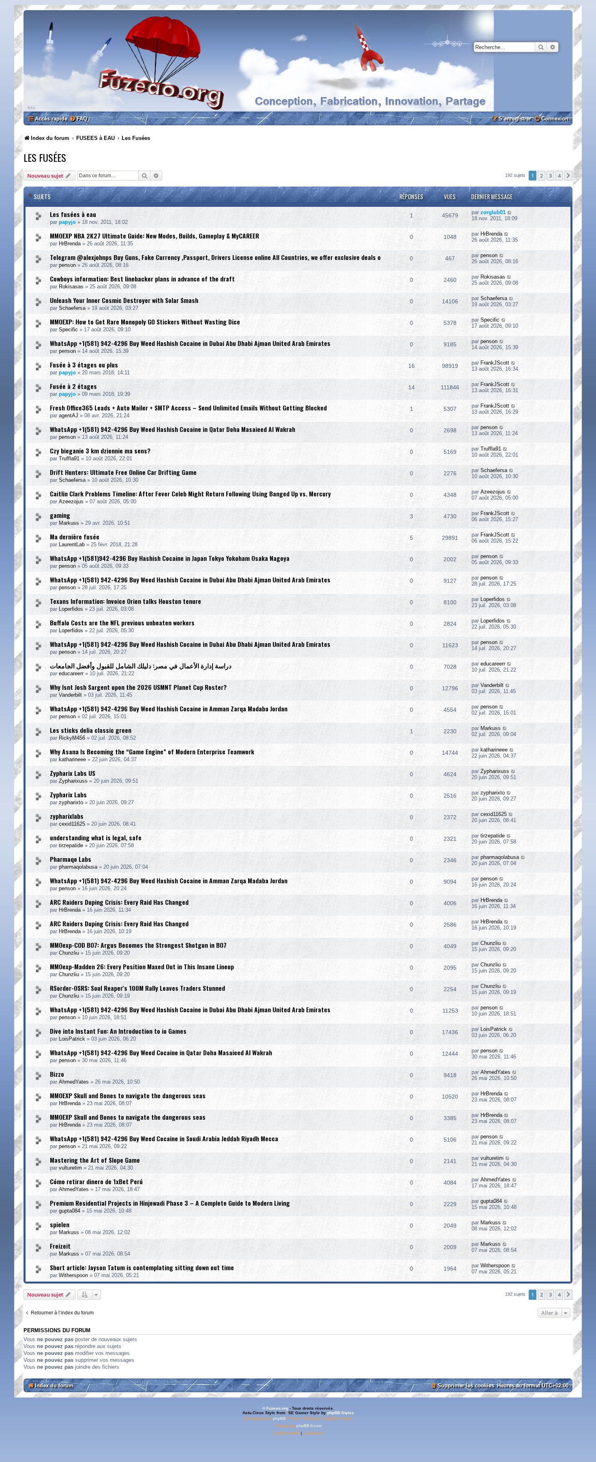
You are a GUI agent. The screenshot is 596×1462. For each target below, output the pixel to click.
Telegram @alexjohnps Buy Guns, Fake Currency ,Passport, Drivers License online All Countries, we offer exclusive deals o (215, 257)
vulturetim (70, 1168)
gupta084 (69, 1211)
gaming (60, 515)
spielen (59, 1224)
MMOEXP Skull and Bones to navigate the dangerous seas (128, 1095)
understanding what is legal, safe (95, 837)
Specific (68, 329)
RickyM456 (72, 738)
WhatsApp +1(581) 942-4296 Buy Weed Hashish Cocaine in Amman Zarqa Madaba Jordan (168, 708)
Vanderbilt (70, 695)
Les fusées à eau (73, 214)
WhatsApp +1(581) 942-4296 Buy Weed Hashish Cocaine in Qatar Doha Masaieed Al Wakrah (172, 429)
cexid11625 (72, 824)
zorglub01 (493, 212)
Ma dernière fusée (74, 536)
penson (67, 265)
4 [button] (559, 175)
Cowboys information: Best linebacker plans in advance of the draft (142, 278)
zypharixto (71, 802)
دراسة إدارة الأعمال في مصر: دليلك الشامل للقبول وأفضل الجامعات (141, 665)
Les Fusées (45, 157)
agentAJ (68, 415)
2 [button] (541, 175)
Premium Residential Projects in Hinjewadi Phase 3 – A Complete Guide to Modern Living (170, 1203)
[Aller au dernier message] (509, 212)
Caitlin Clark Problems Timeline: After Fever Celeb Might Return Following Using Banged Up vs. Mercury (190, 493)
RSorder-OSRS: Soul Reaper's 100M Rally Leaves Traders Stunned (137, 988)
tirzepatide (71, 845)
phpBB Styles (340, 1412)
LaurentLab (72, 544)
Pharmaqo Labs (70, 859)
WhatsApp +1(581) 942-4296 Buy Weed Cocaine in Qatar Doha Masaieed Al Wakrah (161, 1052)
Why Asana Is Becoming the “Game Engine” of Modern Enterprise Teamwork (152, 751)
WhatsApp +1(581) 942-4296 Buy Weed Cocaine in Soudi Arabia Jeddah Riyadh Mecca (164, 1138)
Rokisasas (71, 286)
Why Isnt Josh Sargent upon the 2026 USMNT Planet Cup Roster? (138, 687)
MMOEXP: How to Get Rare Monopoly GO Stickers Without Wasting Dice (145, 321)
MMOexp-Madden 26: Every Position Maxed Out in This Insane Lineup (142, 966)
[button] (568, 175)
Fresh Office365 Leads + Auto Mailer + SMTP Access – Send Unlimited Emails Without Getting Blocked (188, 407)
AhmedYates (74, 1082)
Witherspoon (73, 1275)
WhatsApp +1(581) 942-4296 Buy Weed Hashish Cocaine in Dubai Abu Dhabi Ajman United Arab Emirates (190, 343)
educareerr (71, 673)
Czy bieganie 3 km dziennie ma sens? (100, 450)
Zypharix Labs (68, 794)
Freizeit (60, 1246)
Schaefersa (72, 308)
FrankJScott (494, 363)
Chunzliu (69, 953)
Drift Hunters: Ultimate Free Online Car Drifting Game (123, 472)
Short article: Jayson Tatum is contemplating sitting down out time (142, 1267)
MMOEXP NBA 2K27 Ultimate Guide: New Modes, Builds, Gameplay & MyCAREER (154, 235)
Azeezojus (71, 501)
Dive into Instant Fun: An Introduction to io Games (118, 1031)
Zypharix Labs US (72, 773)
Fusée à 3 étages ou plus (84, 364)
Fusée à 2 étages (73, 386)
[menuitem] (78, 119)
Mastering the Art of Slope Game (95, 1160)
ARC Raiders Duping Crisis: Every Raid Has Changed (119, 902)
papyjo (67, 222)
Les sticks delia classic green (90, 730)
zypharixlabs (67, 816)
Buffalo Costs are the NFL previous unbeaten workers (122, 622)
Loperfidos (71, 609)
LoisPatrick (72, 1039)
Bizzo (57, 1074)
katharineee (72, 759)
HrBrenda (70, 243)
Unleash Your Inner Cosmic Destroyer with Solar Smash (124, 300)
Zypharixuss (73, 781)
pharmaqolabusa (78, 867)
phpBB (279, 1418)
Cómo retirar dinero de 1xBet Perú (96, 1181)
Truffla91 (69, 458)
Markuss (69, 523)
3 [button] (550, 175)
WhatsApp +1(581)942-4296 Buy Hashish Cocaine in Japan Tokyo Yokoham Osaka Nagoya (169, 558)
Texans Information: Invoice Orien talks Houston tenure (125, 601)
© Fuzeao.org (275, 1408)
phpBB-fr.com (309, 1425)
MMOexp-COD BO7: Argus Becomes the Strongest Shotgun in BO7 (138, 945)
